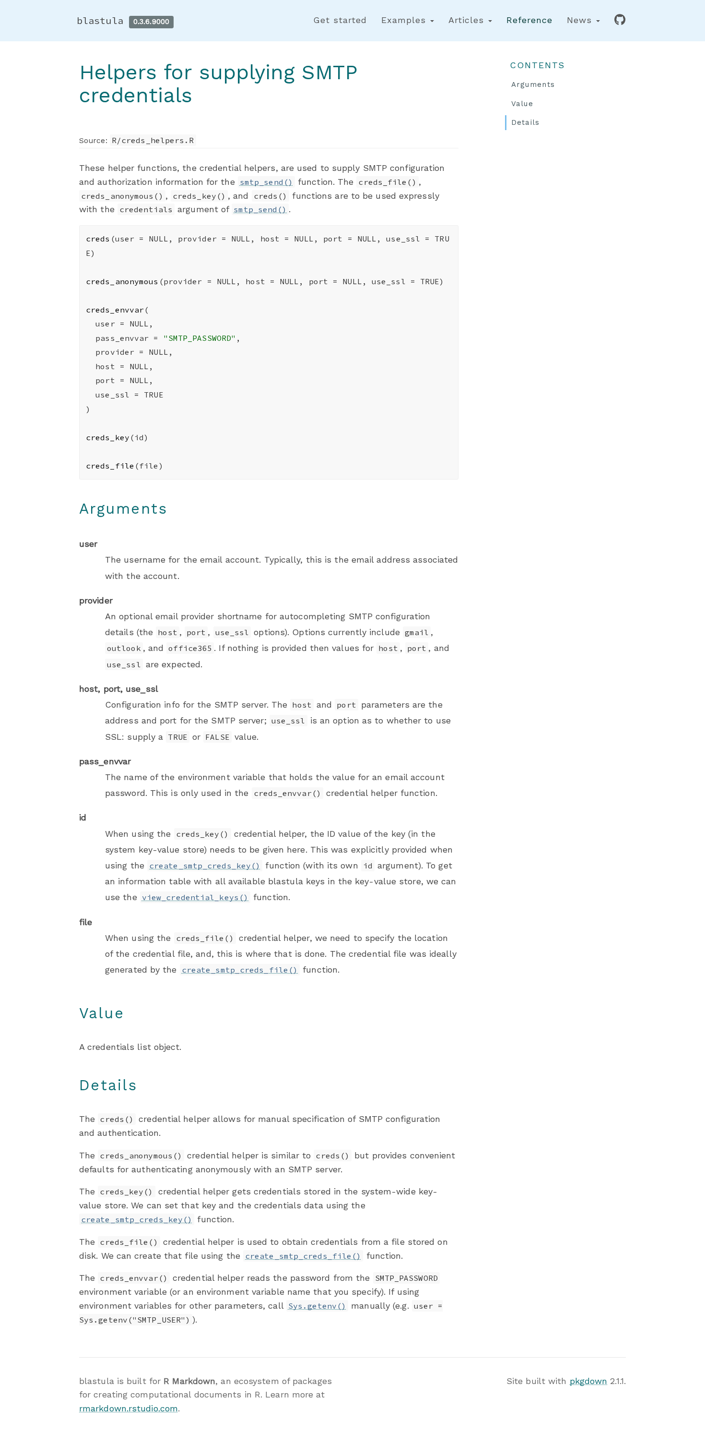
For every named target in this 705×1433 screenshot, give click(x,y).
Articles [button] (467, 20)
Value (522, 103)
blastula (100, 20)
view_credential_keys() (195, 897)
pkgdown (589, 1381)
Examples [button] (405, 20)
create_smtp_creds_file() (240, 970)
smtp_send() (266, 182)
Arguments (533, 84)
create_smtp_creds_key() (204, 865)
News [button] (581, 20)
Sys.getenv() (317, 1306)
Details (525, 122)
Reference (529, 20)
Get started (340, 20)
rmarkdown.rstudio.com (128, 1408)
